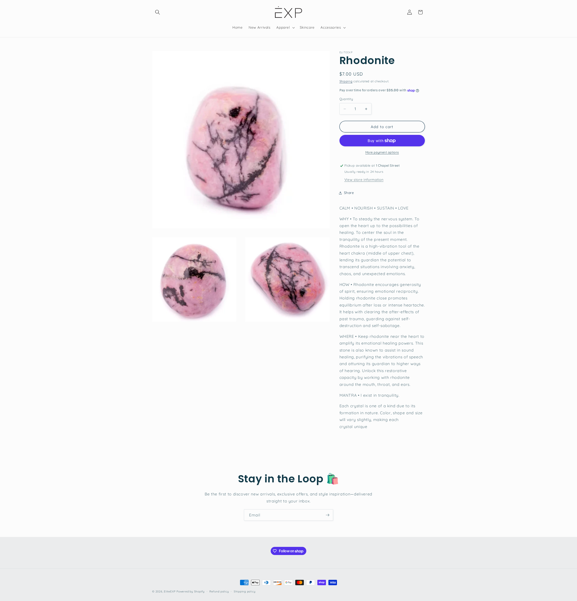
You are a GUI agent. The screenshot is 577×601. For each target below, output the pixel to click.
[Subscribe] (327, 515)
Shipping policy (245, 591)
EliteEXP (169, 591)
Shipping (346, 81)
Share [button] (349, 193)
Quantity (346, 99)
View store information (364, 179)
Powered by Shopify (190, 591)
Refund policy (219, 591)
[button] (157, 12)
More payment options (382, 152)
